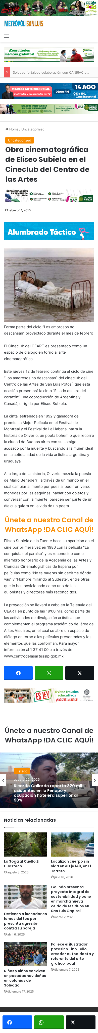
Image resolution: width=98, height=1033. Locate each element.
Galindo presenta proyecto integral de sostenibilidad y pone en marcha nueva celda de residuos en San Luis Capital (71, 898)
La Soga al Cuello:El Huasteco (21, 864)
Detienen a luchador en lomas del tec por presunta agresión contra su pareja (25, 921)
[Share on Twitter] (79, 673)
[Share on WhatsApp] (49, 673)
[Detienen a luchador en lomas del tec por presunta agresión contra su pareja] (25, 897)
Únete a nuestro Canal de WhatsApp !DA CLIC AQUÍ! (49, 524)
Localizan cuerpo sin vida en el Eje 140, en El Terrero (71, 866)
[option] (49, 780)
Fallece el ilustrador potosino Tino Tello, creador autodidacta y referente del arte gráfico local (72, 954)
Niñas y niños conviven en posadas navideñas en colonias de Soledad (25, 978)
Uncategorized (32, 129)
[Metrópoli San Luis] (24, 23)
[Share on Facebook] (18, 673)
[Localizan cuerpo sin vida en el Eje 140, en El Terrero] (72, 844)
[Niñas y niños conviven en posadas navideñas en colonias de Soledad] (25, 954)
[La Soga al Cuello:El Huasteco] (25, 844)
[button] (49, 285)
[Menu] (6, 35)
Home (13, 129)
